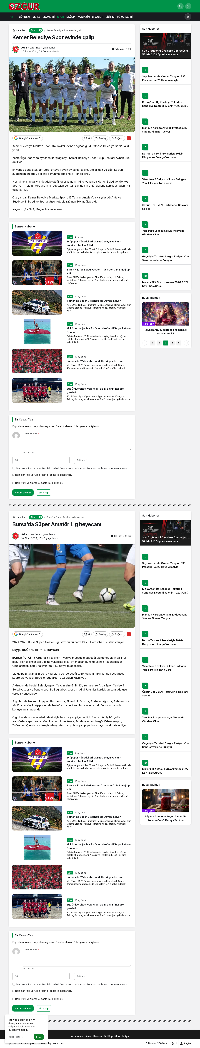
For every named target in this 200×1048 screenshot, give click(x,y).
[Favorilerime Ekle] (128, 138)
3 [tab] (165, 343)
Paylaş (187, 1043)
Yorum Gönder (23, 492)
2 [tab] (159, 343)
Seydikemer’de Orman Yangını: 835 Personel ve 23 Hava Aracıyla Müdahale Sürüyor (163, 80)
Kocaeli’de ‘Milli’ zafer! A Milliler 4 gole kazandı (95, 361)
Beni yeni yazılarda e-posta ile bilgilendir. (39, 482)
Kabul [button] (38, 1037)
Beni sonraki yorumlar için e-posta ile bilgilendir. (43, 474)
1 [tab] (152, 343)
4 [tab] (172, 343)
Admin (25, 47)
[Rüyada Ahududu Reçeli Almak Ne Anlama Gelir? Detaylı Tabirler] (165, 807)
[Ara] (180, 6)
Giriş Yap (44, 492)
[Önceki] (144, 342)
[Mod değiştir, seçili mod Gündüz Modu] (188, 16)
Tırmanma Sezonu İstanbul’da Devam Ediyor (94, 300)
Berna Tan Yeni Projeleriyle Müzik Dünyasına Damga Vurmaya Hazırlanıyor (162, 157)
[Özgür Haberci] (24, 5)
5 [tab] (178, 343)
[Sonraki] (186, 342)
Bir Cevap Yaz (24, 419)
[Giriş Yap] (188, 6)
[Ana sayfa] (11, 16)
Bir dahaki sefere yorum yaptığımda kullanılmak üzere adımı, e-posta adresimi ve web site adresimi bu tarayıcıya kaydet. (71, 468)
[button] (156, 1043)
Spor (70, 237)
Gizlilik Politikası (15, 1037)
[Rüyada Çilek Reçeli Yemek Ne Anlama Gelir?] (165, 320)
